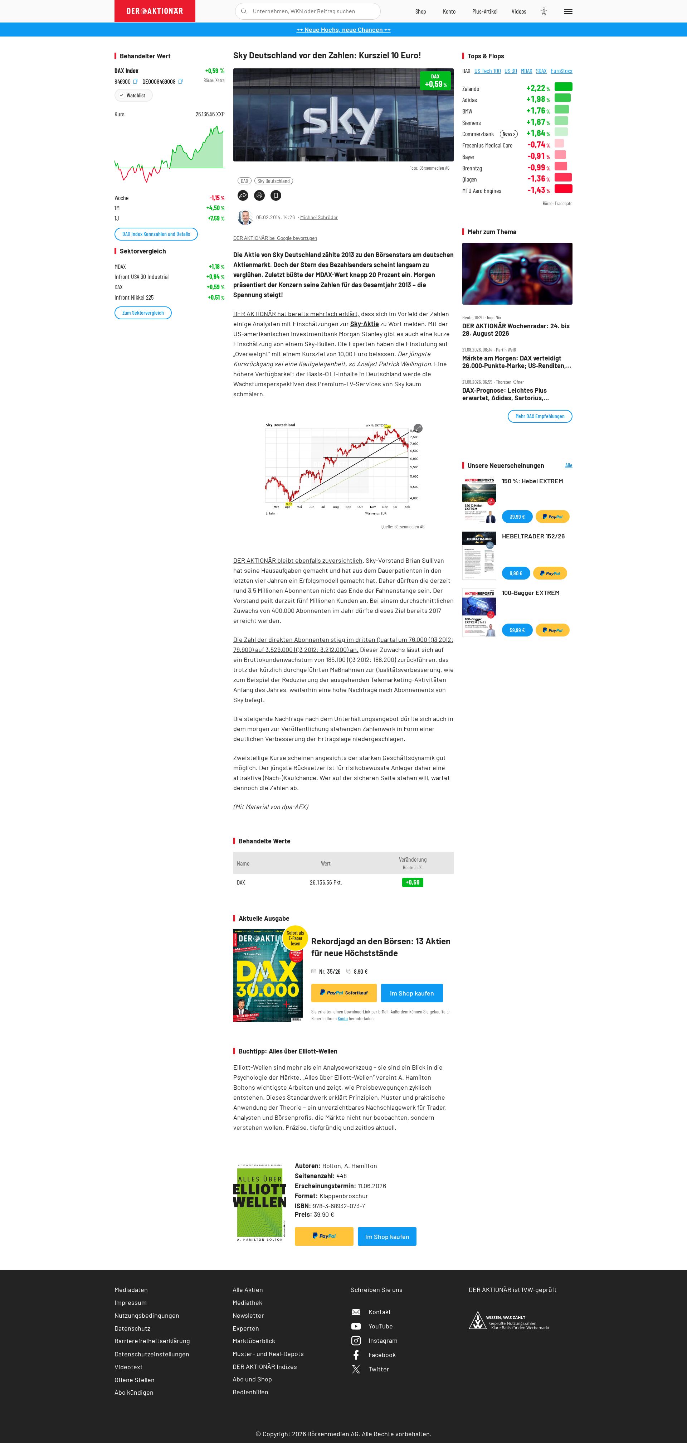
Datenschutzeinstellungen (151, 1354)
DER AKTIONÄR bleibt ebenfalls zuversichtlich (297, 560)
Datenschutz (132, 1328)
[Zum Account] (449, 11)
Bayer (468, 156)
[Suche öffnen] (244, 11)
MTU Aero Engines (481, 190)
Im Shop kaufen (412, 993)
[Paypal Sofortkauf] (324, 1236)
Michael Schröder (319, 217)
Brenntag (472, 168)
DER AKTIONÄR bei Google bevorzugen (275, 238)
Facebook (382, 1355)
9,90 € (516, 573)
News (508, 134)
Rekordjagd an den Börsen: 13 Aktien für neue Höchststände (380, 947)
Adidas (469, 99)
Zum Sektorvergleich (143, 312)
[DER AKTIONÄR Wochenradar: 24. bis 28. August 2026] (517, 274)
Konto (343, 1018)
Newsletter (248, 1315)
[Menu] (567, 11)
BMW (467, 111)
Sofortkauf (356, 993)
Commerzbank (478, 133)
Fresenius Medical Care (487, 145)
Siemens (471, 122)
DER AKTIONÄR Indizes (265, 1366)
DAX (244, 180)
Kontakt (380, 1312)
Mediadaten (131, 1289)
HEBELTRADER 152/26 (533, 536)
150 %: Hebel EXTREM (532, 481)
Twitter (379, 1369)
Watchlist (136, 95)
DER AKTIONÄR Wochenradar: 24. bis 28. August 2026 (516, 329)
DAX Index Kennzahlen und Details (156, 233)
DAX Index (126, 70)
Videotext (128, 1367)
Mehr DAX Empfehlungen (540, 415)
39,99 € (517, 516)
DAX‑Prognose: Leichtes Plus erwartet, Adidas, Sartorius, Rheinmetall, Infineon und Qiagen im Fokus (514, 394)
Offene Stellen (134, 1380)
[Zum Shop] (420, 11)
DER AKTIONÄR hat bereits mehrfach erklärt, (296, 314)
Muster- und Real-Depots (268, 1353)
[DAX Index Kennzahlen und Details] (169, 154)
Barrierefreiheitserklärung (152, 1341)
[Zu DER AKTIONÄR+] (485, 11)
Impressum (130, 1302)
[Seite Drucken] (259, 195)
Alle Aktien (248, 1289)
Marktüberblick (254, 1341)
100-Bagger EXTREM (531, 592)
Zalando (470, 88)
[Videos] (519, 11)
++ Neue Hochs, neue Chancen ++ (344, 29)
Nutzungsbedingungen (146, 1315)
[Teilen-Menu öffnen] (243, 195)
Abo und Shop (252, 1379)
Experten (246, 1328)
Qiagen (469, 179)
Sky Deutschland (274, 180)
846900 (123, 80)
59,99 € (517, 629)
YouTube (381, 1326)
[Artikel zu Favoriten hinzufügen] (276, 195)
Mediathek (247, 1302)
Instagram (383, 1340)
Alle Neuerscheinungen (560, 465)
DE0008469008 (159, 80)
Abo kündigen (134, 1392)
